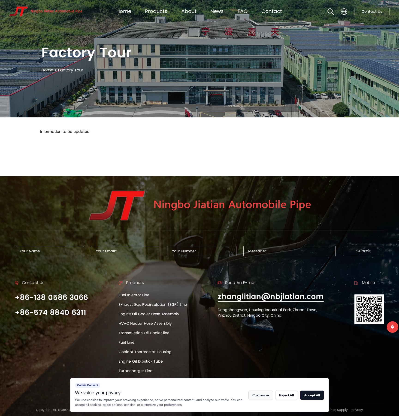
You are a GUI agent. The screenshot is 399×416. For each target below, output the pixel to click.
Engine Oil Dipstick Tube (141, 361)
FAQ (243, 11)
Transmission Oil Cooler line (144, 333)
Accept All (312, 395)
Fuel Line (126, 343)
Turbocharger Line (135, 371)
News (217, 11)
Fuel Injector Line (134, 295)
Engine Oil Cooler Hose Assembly (149, 314)
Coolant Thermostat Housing (145, 352)
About (188, 11)
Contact (271, 11)
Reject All (286, 395)
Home (123, 11)
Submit (363, 251)
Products (156, 11)
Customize (260, 395)
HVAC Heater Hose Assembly (145, 324)
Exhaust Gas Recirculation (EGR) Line (153, 305)
